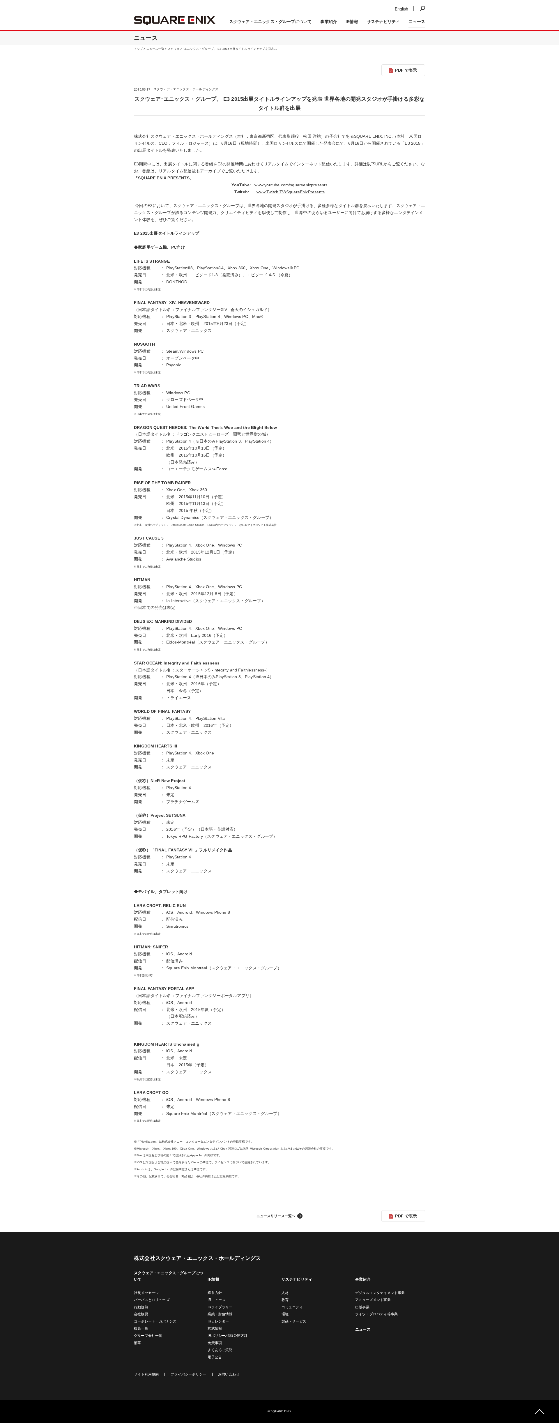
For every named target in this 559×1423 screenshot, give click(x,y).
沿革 (137, 1343)
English (401, 9)
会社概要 (141, 1314)
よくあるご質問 (220, 1350)
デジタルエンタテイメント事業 (380, 1293)
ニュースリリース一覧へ (276, 1216)
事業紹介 (414, 8)
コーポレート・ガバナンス (155, 1321)
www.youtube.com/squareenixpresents (290, 185)
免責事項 (215, 1343)
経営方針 (215, 1293)
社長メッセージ (146, 1293)
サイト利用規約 (146, 1374)
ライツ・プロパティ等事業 (376, 1314)
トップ (138, 48)
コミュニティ (292, 1307)
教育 (285, 1300)
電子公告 (215, 1357)
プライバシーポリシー (188, 1374)
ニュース (377, 8)
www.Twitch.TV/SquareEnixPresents (290, 192)
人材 (285, 1293)
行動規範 (141, 1307)
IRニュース (216, 1300)
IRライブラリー (220, 1307)
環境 (285, 1314)
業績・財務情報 (220, 1314)
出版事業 (362, 1307)
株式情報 (215, 1328)
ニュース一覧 (155, 48)
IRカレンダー (218, 1321)
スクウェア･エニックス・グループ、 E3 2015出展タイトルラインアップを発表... (222, 48)
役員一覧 (141, 1328)
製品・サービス (294, 1321)
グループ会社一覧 (148, 1336)
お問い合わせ (228, 1374)
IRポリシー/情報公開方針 (227, 1336)
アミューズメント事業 (373, 1300)
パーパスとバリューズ (151, 1300)
